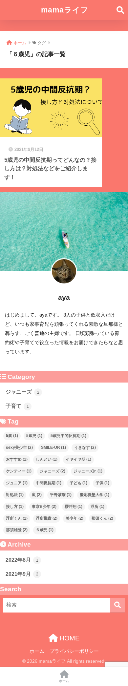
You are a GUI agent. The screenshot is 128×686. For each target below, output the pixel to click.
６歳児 (44, 530)
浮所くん (17, 518)
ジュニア (17, 483)
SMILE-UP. (53, 447)
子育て (17, 406)
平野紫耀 (61, 494)
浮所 (97, 506)
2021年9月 (22, 574)
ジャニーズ (22, 392)
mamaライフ (65, 10)
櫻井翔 (73, 506)
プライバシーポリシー (74, 651)
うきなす (85, 447)
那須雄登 (17, 530)
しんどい (46, 459)
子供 (102, 483)
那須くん (102, 518)
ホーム (37, 651)
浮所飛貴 (46, 518)
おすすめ (17, 459)
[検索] (117, 605)
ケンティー (19, 471)
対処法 (15, 494)
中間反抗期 (48, 483)
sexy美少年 (19, 447)
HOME (68, 638)
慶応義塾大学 (94, 494)
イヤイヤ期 (78, 459)
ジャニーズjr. (88, 471)
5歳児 (34, 435)
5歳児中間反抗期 (68, 435)
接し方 (15, 506)
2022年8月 (22, 560)
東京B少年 (44, 506)
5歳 (12, 435)
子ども (78, 483)
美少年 (74, 518)
